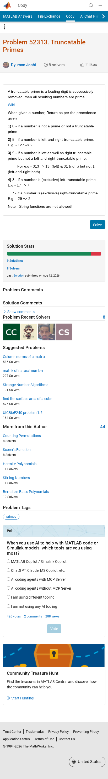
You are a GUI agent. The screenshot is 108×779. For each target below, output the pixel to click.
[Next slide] (98, 16)
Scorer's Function (17, 450)
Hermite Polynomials (19, 464)
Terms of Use (44, 739)
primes (11, 516)
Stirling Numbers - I (18, 478)
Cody (22, 5)
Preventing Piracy (86, 732)
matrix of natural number (23, 370)
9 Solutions (15, 261)
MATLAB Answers (17, 16)
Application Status (16, 739)
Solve (97, 225)
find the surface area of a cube (27, 399)
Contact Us (67, 739)
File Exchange (49, 16)
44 (102, 426)
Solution (18, 275)
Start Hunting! (22, 698)
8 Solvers (13, 268)
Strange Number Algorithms (25, 385)
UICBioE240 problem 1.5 (22, 413)
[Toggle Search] (91, 5)
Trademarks (35, 732)
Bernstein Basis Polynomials (26, 492)
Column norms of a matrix (24, 357)
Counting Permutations (22, 436)
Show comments (21, 312)
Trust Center (12, 732)
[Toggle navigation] (4, 27)
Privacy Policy (58, 732)
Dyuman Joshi (23, 65)
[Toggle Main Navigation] (100, 5)
